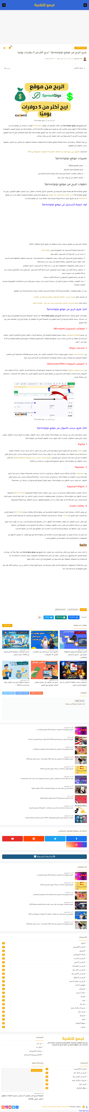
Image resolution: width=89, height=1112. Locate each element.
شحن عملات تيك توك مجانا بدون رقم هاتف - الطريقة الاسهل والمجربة (51, 808)
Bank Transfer (19, 493)
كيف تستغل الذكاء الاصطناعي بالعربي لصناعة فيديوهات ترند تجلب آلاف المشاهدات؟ (46, 778)
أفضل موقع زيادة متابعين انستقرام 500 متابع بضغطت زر (55, 730)
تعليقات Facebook (22, 693)
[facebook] (76, 838)
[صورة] (81, 731)
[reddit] (33, 838)
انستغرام (44, 989)
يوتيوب (44, 1027)
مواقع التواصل (44, 1023)
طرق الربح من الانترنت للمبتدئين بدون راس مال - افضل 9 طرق (55, 303)
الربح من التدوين (44, 962)
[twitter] (55, 838)
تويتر (44, 1000)
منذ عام (83, 680)
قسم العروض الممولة (76, 370)
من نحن (39, 1043)
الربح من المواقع (60, 609)
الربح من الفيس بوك (44, 973)
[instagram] (76, 844)
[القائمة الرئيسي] (85, 5)
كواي (44, 1019)
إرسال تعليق (79, 701)
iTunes (65, 516)
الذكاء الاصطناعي (44, 954)
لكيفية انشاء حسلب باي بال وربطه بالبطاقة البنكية (32, 458)
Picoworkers (37, 126)
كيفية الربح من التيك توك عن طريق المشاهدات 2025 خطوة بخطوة (52, 788)
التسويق (44, 951)
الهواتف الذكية (44, 985)
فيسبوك (44, 1015)
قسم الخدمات (79, 354)
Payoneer (80, 474)
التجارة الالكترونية (44, 947)
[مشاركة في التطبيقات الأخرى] (39, 617)
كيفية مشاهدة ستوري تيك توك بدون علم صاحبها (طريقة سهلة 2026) (51, 904)
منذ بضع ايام (68, 747)
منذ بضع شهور (81, 649)
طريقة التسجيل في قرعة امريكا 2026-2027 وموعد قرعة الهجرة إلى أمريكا (50, 739)
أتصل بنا (39, 1047)
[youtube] (12, 838)
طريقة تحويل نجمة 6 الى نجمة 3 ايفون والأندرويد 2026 (56, 769)
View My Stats (84, 1111)
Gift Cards (18, 512)
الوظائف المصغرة (73, 335)
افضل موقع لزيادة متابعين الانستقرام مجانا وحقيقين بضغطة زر (53, 749)
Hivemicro (83, 199)
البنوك (44, 943)
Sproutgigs (46, 250)
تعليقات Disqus (8, 693)
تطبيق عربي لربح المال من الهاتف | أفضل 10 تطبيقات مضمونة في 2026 (54, 152)
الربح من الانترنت (80, 48)
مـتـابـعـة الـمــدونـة (44, 857)
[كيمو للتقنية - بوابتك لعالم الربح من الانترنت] (44, 5)
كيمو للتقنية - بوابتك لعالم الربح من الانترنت (55, 1107)
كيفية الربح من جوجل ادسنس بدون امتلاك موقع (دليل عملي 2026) (22, 1097)
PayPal (80, 451)
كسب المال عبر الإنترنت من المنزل (61, 195)
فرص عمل (44, 1012)
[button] (74, 617)
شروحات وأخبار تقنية (44, 1008)
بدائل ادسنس (44, 993)
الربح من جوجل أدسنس (44, 981)
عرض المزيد (7, 625)
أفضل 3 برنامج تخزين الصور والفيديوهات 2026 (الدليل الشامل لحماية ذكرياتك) (49, 818)
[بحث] (4, 5)
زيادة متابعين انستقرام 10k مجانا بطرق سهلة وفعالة (56, 798)
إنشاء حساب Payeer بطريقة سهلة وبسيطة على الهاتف (54, 297)
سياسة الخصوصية (35, 1051)
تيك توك (44, 1004)
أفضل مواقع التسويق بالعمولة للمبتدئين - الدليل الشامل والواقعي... (75, 654)
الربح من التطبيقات (44, 966)
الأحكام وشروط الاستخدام (33, 1055)
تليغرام (44, 996)
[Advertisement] (44, 27)
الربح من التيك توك (44, 970)
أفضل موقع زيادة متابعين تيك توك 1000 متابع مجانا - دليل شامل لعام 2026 (49, 759)
